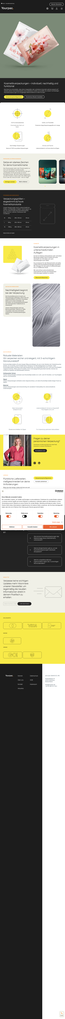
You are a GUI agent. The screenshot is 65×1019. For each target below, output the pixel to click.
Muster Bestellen (56, 4)
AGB (31, 680)
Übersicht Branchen (41, 277)
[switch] (24, 516)
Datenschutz (34, 676)
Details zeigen (56, 522)
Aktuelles (21, 688)
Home (3, 3)
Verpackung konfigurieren (14, 97)
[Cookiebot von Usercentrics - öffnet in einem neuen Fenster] (56, 491)
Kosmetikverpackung (10, 3)
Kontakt (20, 684)
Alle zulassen (53, 527)
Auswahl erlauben (32, 527)
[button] (61, 8)
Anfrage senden (10, 182)
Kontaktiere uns (40, 450)
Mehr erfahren (23, 181)
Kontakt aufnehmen (41, 481)
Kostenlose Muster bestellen (34, 97)
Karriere (20, 676)
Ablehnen (12, 527)
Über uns (20, 680)
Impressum (33, 684)
